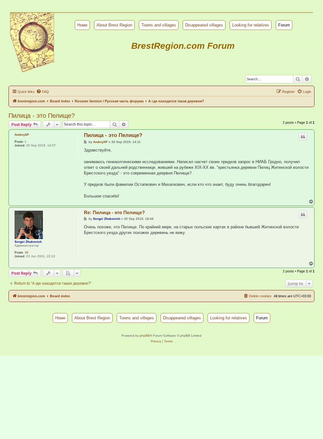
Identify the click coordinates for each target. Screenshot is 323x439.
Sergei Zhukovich (28, 241)
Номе (82, 25)
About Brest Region (114, 25)
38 (26, 252)
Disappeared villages (204, 25)
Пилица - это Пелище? (42, 115)
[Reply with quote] (303, 136)
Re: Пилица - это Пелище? (114, 212)
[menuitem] (42, 91)
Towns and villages (158, 25)
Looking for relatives (250, 25)
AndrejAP (22, 134)
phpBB (145, 335)
